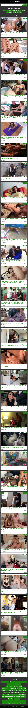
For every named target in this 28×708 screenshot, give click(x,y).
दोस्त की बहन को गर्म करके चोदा (14, 684)
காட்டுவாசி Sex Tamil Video (18, 703)
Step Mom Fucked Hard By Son (9, 690)
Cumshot (18, 10)
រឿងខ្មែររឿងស (17, 698)
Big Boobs (9, 12)
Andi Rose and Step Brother (9, 688)
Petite (23, 10)
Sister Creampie (22, 690)
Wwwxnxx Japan (7, 703)
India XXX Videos (22, 701)
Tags (9, 706)
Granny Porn (7, 692)
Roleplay (19, 12)
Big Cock (5, 10)
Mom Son (10, 698)
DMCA (13, 706)
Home (5, 706)
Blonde (13, 10)
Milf (10, 10)
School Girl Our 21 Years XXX (9, 701)
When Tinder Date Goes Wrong (14, 686)
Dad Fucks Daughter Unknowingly (18, 682)
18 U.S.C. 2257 (20, 706)
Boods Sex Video (21, 688)
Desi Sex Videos (22, 694)
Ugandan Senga (5, 682)
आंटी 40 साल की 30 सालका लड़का (9, 694)
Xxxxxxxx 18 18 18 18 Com (17, 692)
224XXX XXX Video (21, 696)
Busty (14, 12)
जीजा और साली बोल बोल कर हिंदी (8, 696)
